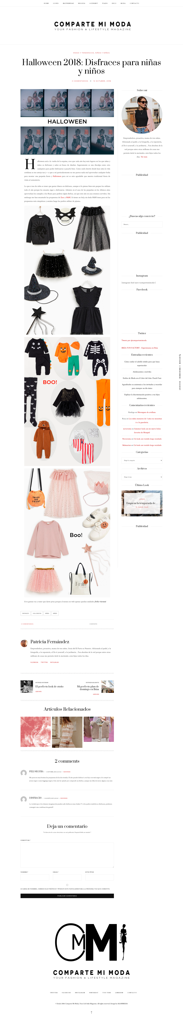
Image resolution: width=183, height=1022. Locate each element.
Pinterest (93, 992)
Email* (56, 872)
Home (46, 3)
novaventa (127, 428)
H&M (68, 197)
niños (55, 613)
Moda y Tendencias (83, 53)
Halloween (57, 176)
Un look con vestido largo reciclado (148, 439)
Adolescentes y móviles (142, 372)
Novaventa (126, 439)
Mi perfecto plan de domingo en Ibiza (88, 688)
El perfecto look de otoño (49, 686)
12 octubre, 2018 (102, 81)
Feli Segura (36, 771)
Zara (62, 197)
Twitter (44, 662)
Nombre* (24, 872)
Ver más (144, 157)
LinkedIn (119, 992)
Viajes (105, 3)
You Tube (107, 992)
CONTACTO (134, 3)
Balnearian (126, 445)
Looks (56, 3)
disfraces (25, 613)
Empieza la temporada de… (142, 503)
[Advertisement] (142, 195)
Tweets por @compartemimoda (134, 340)
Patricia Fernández (49, 642)
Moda (123, 3)
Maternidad (68, 3)
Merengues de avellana (147, 412)
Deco (114, 3)
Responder (66, 772)
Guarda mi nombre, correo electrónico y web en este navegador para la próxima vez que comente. (65, 889)
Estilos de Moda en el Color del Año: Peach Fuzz (142, 378)
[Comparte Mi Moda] (91, 25)
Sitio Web (89, 872)
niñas (47, 613)
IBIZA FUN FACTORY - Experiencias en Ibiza (140, 348)
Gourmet (94, 3)
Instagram (54, 662)
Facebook (34, 662)
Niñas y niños (102, 53)
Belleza (81, 3)
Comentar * (26, 840)
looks (142, 499)
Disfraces (35, 798)
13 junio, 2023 (142, 507)
